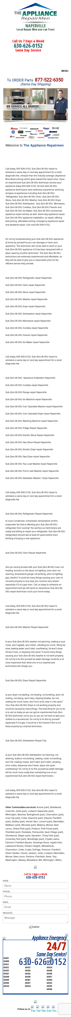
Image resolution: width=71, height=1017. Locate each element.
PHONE (6, 891)
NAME (5, 880)
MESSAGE (7, 912)
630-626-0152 (28, 45)
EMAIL (6, 901)
